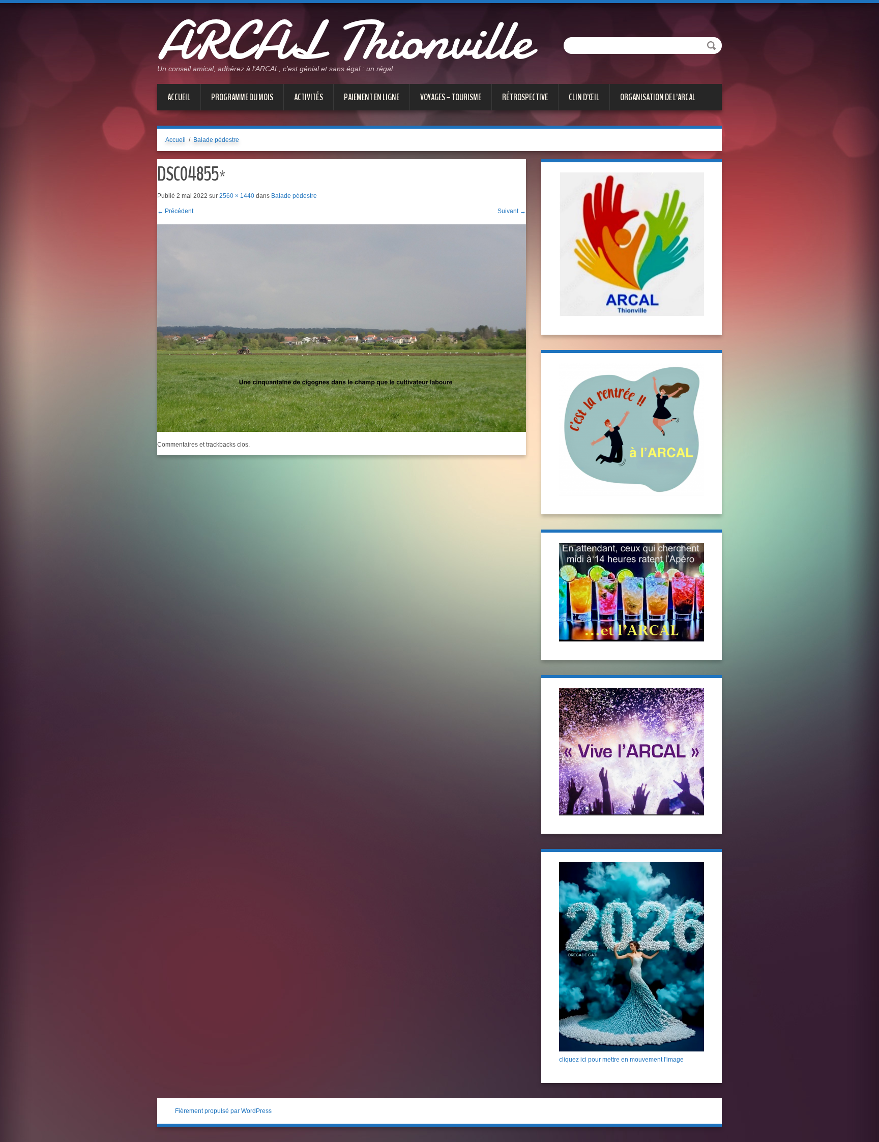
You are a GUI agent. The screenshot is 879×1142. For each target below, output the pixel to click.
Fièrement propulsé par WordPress (223, 1111)
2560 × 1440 (236, 195)
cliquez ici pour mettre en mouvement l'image (621, 1059)
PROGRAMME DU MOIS (242, 97)
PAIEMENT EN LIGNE (371, 97)
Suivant (511, 211)
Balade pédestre (216, 139)
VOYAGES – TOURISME (450, 97)
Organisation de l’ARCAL (657, 97)
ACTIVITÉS (308, 97)
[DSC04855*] (341, 327)
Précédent (175, 211)
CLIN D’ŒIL (584, 97)
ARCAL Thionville (344, 41)
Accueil (178, 97)
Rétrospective (525, 97)
